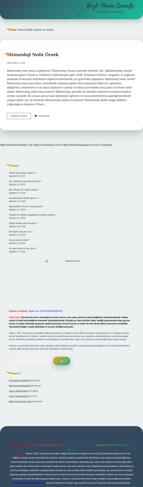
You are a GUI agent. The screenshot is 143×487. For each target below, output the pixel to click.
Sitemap (106, 144)
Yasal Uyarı (47, 9)
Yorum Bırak (43, 116)
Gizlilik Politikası (29, 9)
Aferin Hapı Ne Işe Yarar (20, 401)
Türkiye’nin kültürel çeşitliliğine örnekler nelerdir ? (32, 215)
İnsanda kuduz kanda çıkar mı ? (24, 198)
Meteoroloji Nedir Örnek (33, 54)
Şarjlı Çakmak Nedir (18, 391)
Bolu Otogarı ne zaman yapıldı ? (24, 190)
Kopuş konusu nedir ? (19, 240)
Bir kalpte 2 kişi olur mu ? (21, 231)
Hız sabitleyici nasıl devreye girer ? (25, 181)
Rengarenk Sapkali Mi (19, 380)
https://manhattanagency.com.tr (82, 144)
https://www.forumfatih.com (16, 144)
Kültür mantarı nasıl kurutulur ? (23, 223)
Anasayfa (13, 9)
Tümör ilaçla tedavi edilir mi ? (23, 173)
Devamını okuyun (21, 117)
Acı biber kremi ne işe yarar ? (22, 248)
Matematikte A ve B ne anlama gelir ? (26, 206)
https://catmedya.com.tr (48, 144)
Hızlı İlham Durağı (110, 5)
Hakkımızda (62, 9)
